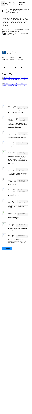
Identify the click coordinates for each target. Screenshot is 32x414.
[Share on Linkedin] (21, 67)
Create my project (22, 3)
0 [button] (22, 107)
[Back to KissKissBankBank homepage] (6, 3)
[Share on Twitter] (15, 67)
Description (5, 95)
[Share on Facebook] (10, 67)
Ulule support (14, 12)
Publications (14, 95)
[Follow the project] (4, 67)
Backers (29, 95)
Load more (7, 248)
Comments (22, 95)
